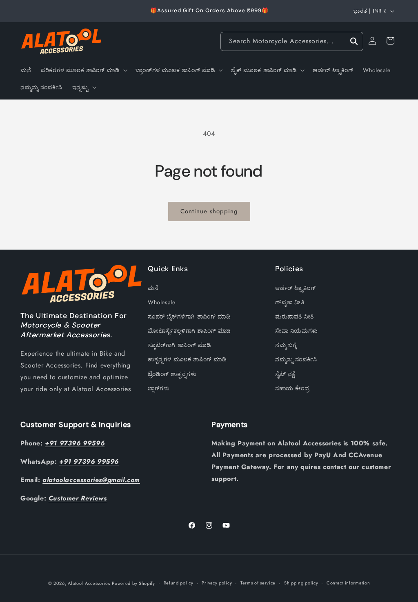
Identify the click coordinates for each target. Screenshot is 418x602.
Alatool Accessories (89, 583)
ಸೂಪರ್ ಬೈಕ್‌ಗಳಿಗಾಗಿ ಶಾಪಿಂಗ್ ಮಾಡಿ (189, 316)
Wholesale (161, 302)
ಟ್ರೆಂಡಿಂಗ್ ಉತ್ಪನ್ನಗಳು (172, 374)
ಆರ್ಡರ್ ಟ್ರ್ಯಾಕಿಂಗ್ (295, 288)
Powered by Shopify (133, 583)
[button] (83, 70)
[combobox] (292, 41)
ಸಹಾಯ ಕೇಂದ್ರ (292, 388)
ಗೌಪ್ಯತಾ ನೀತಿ (290, 302)
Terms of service (258, 583)
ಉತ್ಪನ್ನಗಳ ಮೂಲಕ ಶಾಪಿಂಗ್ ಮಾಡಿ (187, 359)
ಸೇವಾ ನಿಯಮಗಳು (296, 331)
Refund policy (178, 583)
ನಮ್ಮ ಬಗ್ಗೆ (286, 345)
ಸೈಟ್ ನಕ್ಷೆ (285, 374)
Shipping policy (301, 583)
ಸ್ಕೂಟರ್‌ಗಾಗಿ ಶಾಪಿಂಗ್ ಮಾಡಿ (179, 345)
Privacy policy (217, 583)
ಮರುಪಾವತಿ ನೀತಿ (294, 316)
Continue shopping (209, 211)
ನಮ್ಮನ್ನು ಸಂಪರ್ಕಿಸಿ (296, 359)
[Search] (354, 41)
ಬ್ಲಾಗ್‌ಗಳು (158, 388)
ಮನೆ (153, 288)
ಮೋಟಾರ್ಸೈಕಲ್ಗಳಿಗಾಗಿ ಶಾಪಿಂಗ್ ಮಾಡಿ (189, 331)
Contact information (348, 583)
